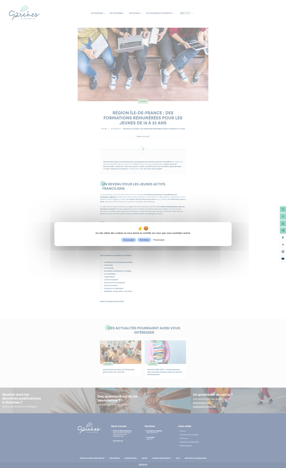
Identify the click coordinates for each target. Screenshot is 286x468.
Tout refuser (144, 240)
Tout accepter (128, 240)
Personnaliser (159, 240)
